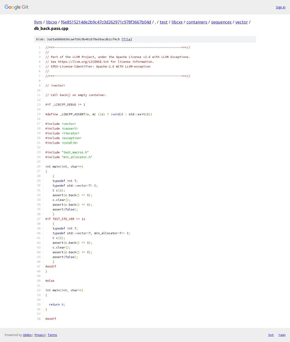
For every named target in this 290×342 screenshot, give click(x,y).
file (126, 39)
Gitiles (27, 335)
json (281, 335)
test (164, 22)
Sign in (280, 7)
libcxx (51, 22)
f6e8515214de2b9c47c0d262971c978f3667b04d (106, 22)
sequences (221, 22)
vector (241, 22)
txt (271, 335)
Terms (52, 335)
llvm (38, 22)
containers (196, 22)
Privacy (39, 335)
